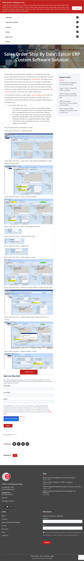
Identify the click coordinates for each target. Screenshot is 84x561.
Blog (3, 532)
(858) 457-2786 (8, 487)
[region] (42, 6)
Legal (52, 556)
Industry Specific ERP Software (11, 522)
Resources (5, 529)
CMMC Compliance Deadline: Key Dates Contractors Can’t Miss (68, 95)
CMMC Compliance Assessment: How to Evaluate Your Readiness (68, 103)
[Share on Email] (27, 444)
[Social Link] (3, 506)
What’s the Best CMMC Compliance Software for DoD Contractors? (68, 110)
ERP (15, 455)
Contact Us (5, 535)
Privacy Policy (34, 556)
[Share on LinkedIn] (23, 444)
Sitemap (46, 556)
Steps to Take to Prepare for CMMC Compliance (57, 482)
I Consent (77, 8)
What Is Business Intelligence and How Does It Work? (59, 478)
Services (4, 525)
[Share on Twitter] (14, 444)
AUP (41, 556)
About (3, 516)
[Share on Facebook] (19, 444)
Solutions (4, 519)
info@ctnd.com (10, 489)
